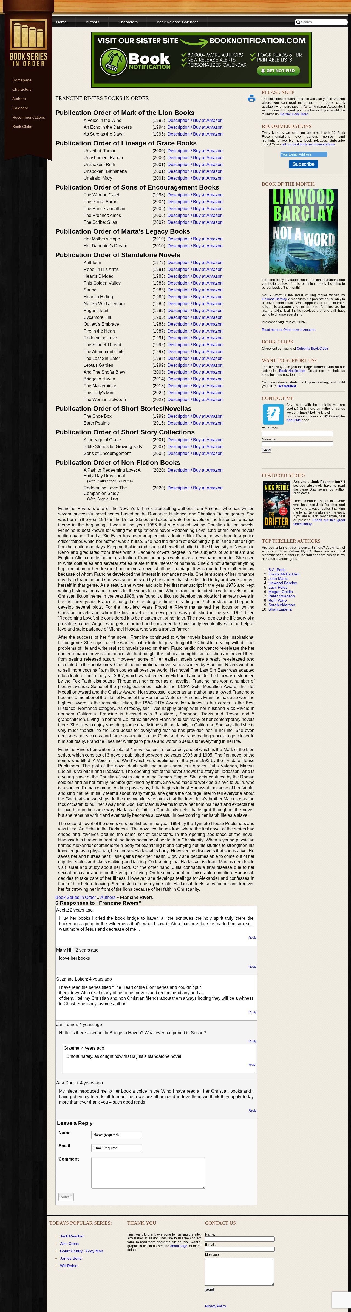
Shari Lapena (280, 609)
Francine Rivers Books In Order (102, 98)
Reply (252, 937)
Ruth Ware (277, 600)
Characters (22, 89)
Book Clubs (22, 126)
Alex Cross (69, 1243)
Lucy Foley (277, 587)
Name (64, 1132)
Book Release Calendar (177, 22)
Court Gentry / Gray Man (81, 1251)
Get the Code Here (294, 114)
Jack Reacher (72, 1236)
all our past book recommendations (308, 144)
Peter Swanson (281, 596)
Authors (19, 98)
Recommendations (28, 117)
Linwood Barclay (274, 299)
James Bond (71, 1258)
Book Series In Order (75, 897)
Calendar (20, 108)
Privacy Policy (215, 1306)
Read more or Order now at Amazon (288, 330)
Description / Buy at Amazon (195, 120)
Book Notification (292, 371)
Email (64, 1146)
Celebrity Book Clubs (312, 348)
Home (61, 22)
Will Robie (68, 1266)
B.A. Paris (276, 570)
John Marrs (278, 578)
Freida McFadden (283, 574)
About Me (294, 420)
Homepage (22, 80)
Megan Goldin (280, 591)
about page (178, 1246)
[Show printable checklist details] (251, 98)
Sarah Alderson (281, 605)
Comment (68, 1159)
